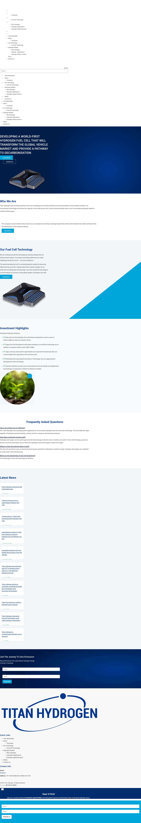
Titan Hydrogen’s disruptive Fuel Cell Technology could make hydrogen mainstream (11, 618)
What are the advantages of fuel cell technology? (17, 456)
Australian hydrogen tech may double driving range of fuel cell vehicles (12, 553)
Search (66, 68)
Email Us (3, 773)
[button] (45, 428)
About (10, 13)
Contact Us (11, 34)
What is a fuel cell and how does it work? (14, 446)
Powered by (8, 785)
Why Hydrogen (15, 24)
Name (4, 666)
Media (10, 31)
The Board (14, 15)
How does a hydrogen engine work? (13, 437)
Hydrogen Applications (17, 27)
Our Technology (13, 17)
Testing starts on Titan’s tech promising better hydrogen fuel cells (12, 519)
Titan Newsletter (13, 10)
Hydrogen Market (13, 22)
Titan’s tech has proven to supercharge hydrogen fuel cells (10, 503)
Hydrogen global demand (18, 29)
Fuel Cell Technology (17, 20)
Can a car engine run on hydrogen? (12, 428)
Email (4, 674)
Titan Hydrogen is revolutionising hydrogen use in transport (12, 634)
